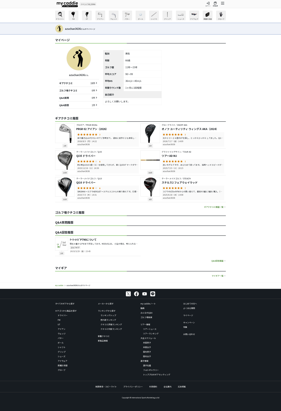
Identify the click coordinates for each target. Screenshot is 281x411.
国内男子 (147, 351)
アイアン (61, 329)
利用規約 (153, 386)
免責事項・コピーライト (106, 386)
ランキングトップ (108, 315)
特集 (185, 327)
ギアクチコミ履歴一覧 (213, 206)
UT (59, 324)
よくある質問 (189, 308)
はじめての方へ (190, 303)
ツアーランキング (151, 333)
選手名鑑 (147, 365)
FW (59, 319)
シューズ (61, 356)
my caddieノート (148, 303)
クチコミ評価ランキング (111, 324)
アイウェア (62, 360)
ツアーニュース (149, 329)
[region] (140, 16)
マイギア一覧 (217, 275)
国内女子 (147, 356)
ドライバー (62, 315)
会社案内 (167, 386)
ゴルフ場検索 (146, 317)
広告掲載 (182, 386)
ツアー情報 (145, 324)
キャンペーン (189, 322)
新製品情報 (103, 340)
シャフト (62, 347)
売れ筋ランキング (108, 319)
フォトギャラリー (151, 370)
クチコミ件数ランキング (111, 329)
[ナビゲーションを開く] (222, 4)
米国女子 (147, 347)
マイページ (188, 315)
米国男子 (147, 342)
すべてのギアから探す (64, 303)
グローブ (61, 370)
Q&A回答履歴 (217, 260)
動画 (142, 308)
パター (61, 338)
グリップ (62, 351)
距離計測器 (62, 365)
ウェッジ (62, 333)
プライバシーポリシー (133, 386)
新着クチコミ (104, 336)
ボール (61, 342)
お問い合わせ (189, 334)
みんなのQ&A (146, 312)
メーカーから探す (106, 303)
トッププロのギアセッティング (156, 374)
